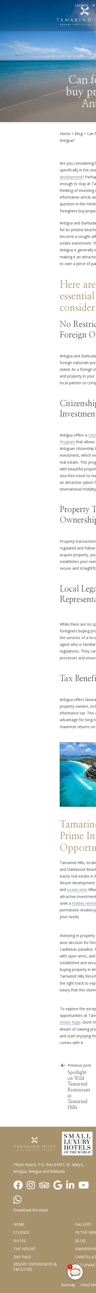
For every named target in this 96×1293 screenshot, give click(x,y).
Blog (79, 133)
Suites (19, 1240)
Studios (21, 1232)
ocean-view (77, 889)
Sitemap (68, 1284)
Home (65, 133)
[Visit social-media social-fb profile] (18, 1185)
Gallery (83, 1224)
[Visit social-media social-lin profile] (70, 1185)
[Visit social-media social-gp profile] (57, 1185)
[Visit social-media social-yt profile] (83, 1185)
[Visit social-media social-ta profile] (44, 1185)
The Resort (24, 1248)
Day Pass (22, 1256)
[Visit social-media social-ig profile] (31, 1185)
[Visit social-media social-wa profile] (17, 1200)
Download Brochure (30, 1210)
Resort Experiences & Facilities (35, 1267)
